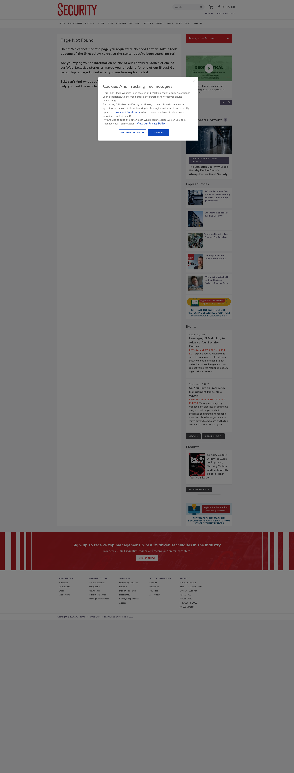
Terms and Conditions (126, 112)
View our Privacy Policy (151, 123)
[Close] (193, 81)
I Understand (158, 132)
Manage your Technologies (133, 132)
